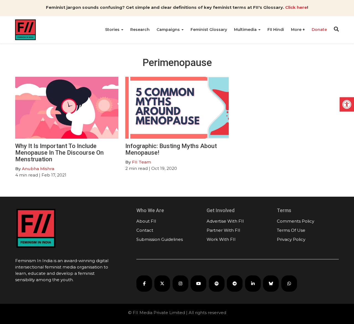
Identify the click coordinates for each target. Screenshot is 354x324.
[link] (347, 104)
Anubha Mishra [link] (38, 168)
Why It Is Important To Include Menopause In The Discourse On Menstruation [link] (59, 153)
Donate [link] (319, 29)
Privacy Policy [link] (291, 239)
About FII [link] (146, 221)
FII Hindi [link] (275, 29)
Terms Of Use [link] (291, 230)
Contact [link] (144, 230)
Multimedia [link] (246, 29)
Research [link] (140, 29)
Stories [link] (113, 29)
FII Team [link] (141, 162)
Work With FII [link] (221, 239)
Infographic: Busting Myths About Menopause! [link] (171, 149)
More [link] (297, 29)
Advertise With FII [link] (225, 221)
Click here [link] (296, 7)
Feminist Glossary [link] (209, 29)
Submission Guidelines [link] (159, 239)
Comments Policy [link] (295, 221)
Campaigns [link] (169, 29)
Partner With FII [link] (223, 230)
